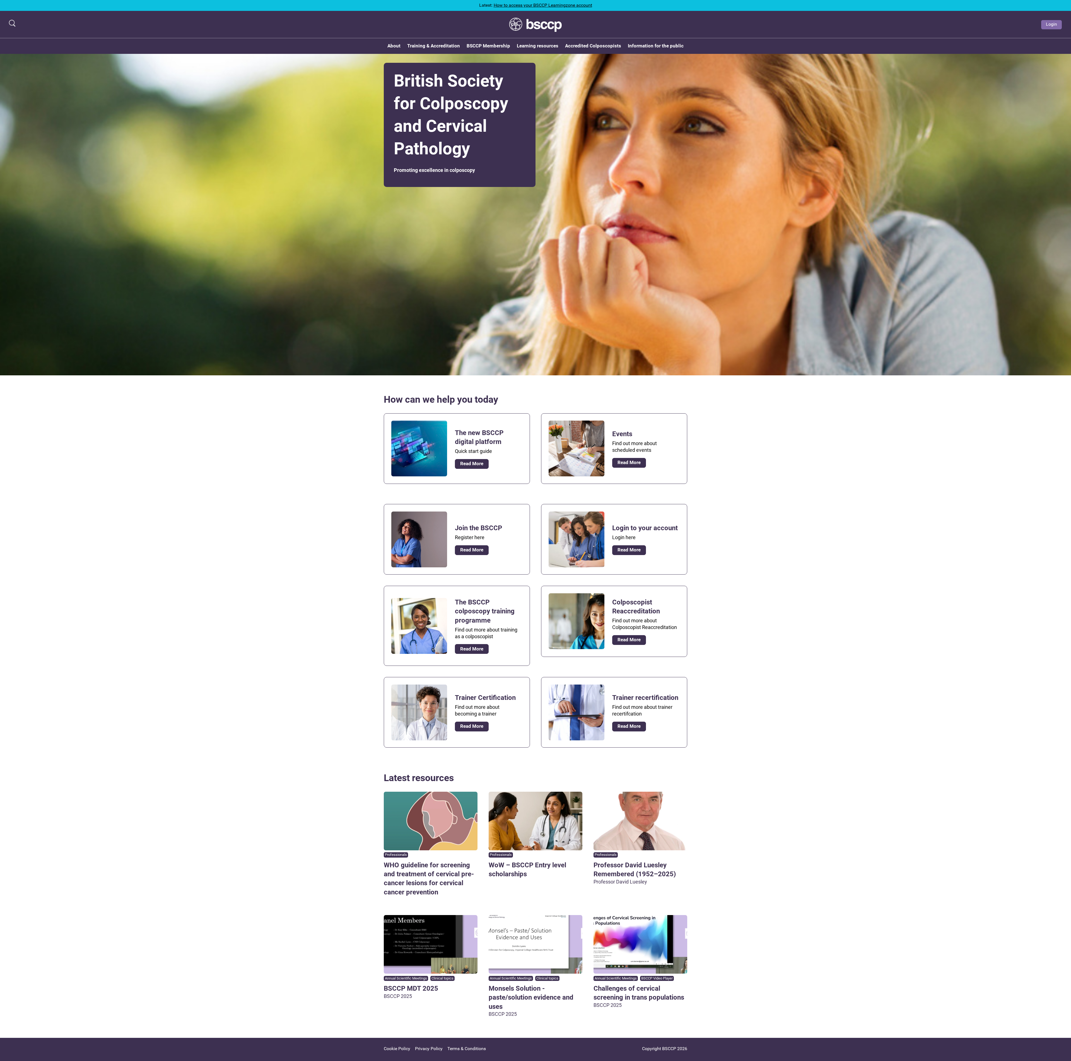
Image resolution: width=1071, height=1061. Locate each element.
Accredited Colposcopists (593, 46)
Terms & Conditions (466, 1048)
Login (1051, 24)
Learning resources (537, 46)
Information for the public (656, 46)
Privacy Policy (429, 1048)
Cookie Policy (397, 1048)
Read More (471, 463)
